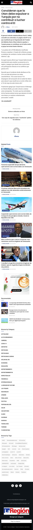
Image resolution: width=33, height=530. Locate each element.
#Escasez (4, 443)
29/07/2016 (12, 315)
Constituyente (25, 449)
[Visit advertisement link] (16, 284)
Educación (4, 366)
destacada (4, 350)
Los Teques (4, 388)
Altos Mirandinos (7, 337)
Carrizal (4, 340)
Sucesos (4, 420)
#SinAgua (14, 446)
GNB (18, 460)
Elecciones (5, 460)
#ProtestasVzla (6, 446)
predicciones (5, 472)
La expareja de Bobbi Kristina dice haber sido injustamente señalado (20, 303)
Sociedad (4, 417)
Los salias (11, 466)
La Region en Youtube (8, 385)
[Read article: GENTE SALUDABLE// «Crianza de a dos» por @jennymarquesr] (4, 320)
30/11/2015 (15, 27)
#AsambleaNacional (12, 440)
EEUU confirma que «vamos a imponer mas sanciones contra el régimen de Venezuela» (15, 240)
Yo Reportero (5, 430)
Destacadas (6, 161)
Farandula (4, 379)
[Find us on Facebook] (12, 485)
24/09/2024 (13, 243)
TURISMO (4, 427)
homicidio (23, 460)
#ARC (3, 440)
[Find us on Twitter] (16, 485)
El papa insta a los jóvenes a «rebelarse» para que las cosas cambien (19, 311)
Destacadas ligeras (7, 356)
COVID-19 (4, 344)
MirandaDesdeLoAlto (7, 469)
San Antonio (5, 411)
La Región (4, 466)
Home (2, 7)
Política (4, 401)
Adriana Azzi (22, 446)
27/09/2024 (13, 194)
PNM (21, 469)
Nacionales (5, 392)
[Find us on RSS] (20, 485)
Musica (16, 469)
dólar (11, 457)
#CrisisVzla (22, 440)
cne (19, 449)
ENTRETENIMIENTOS (7, 372)
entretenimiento (6, 369)
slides (3, 414)
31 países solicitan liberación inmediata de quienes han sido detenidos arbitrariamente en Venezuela (16, 190)
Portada (27, 469)
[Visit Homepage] (16, 2)
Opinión (3, 395)
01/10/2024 (13, 169)
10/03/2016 (12, 306)
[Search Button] (31, 2)
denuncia (14, 455)
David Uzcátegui (6, 455)
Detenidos (21, 455)
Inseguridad (21, 463)
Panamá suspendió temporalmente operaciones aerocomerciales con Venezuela (16, 166)
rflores (8, 27)
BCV (9, 449)
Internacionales (8, 7)
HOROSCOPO (5, 463)
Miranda (27, 466)
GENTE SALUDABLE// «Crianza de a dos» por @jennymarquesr (19, 319)
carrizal (14, 449)
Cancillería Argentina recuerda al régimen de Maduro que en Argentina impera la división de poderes (16, 265)
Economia (4, 363)
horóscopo (13, 463)
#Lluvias (11, 443)
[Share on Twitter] (20, 31)
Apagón (4, 449)
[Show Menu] (2, 2)
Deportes (4, 347)
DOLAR (28, 455)
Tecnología (5, 424)
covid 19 (12, 452)
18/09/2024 (13, 269)
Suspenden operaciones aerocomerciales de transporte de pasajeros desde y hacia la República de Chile (16, 216)
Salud (3, 408)
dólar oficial (18, 457)
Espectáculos (5, 376)
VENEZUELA (5, 475)
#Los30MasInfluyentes (21, 443)
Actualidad (4, 334)
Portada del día (6, 404)
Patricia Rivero (5, 169)
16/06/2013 (12, 322)
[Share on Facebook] (11, 31)
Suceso (17, 472)
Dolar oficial (5, 457)
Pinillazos (4, 398)
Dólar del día (5, 360)
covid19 (19, 452)
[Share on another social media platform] (28, 31)
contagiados (5, 452)
